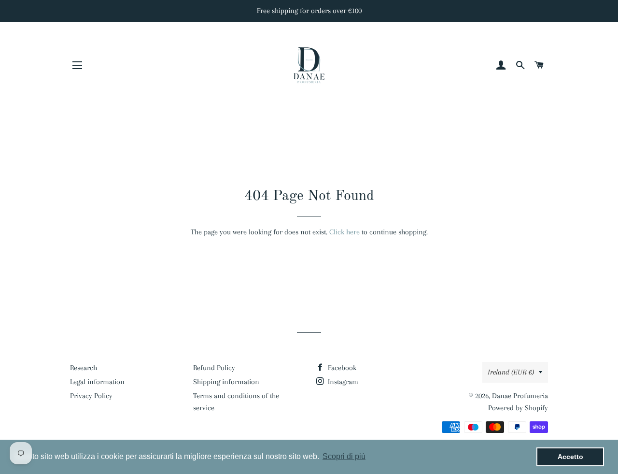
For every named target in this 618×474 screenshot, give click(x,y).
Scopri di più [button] (344, 456)
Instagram (342, 381)
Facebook (341, 367)
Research (83, 367)
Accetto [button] (570, 456)
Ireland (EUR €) (511, 372)
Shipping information (226, 381)
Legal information (97, 381)
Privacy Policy (91, 395)
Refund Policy (214, 367)
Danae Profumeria (520, 395)
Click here (344, 232)
